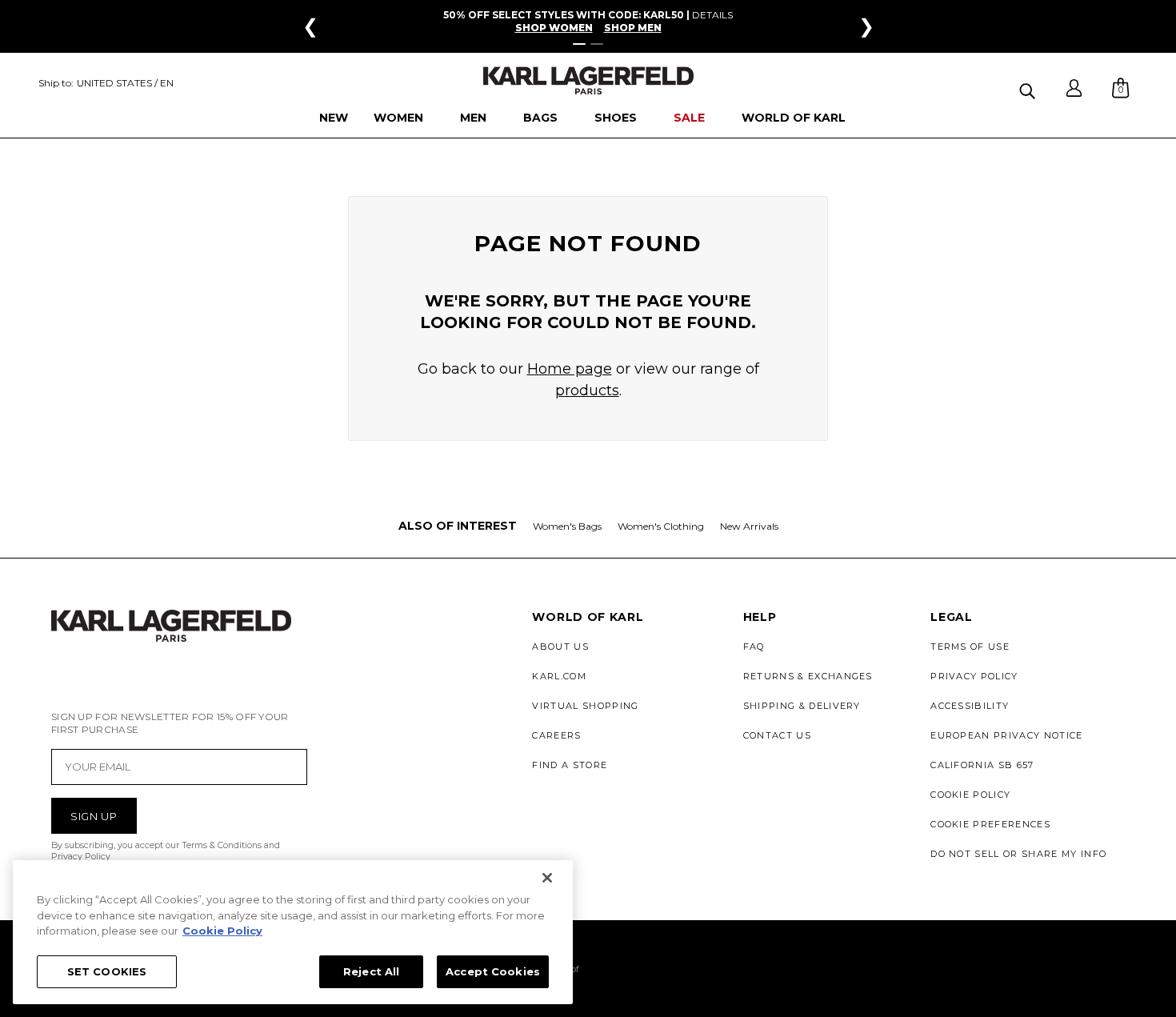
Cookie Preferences (990, 824)
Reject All (371, 970)
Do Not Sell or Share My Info (1018, 853)
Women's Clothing (661, 526)
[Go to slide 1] (579, 44)
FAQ (754, 646)
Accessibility (969, 705)
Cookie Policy (970, 794)
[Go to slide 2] (596, 44)
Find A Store (569, 765)
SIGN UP (94, 816)
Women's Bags (567, 526)
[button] (1029, 88)
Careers (556, 735)
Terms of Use (970, 646)
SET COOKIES (106, 970)
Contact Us (777, 735)
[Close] (547, 877)
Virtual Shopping (585, 705)
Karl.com (559, 676)
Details (712, 15)
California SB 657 (982, 765)
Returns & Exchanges (808, 676)
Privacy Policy (974, 676)
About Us (560, 646)
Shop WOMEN (554, 28)
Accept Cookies (493, 970)
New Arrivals (749, 526)
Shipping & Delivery (802, 705)
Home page (569, 369)
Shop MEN (633, 28)
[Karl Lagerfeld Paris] (588, 80)
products (587, 390)
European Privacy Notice (1006, 735)
